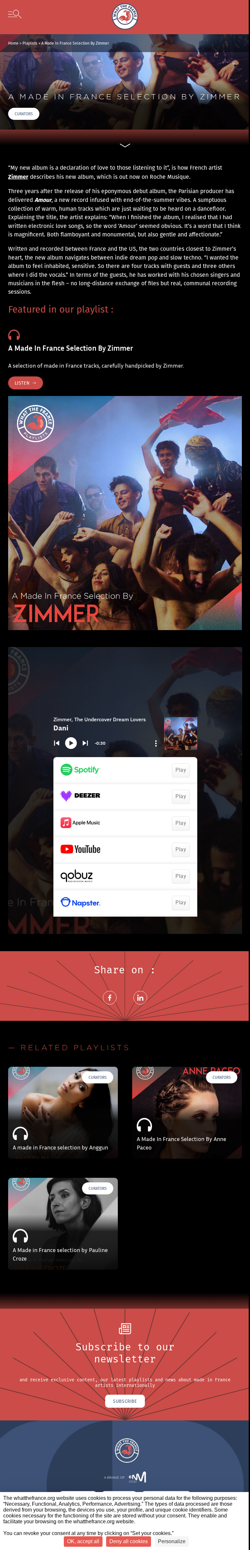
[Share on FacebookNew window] (110, 1005)
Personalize (172, 1541)
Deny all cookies (128, 1541)
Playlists (29, 43)
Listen (22, 383)
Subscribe (125, 1401)
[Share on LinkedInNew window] (140, 1005)
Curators (24, 114)
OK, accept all (83, 1541)
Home (13, 43)
